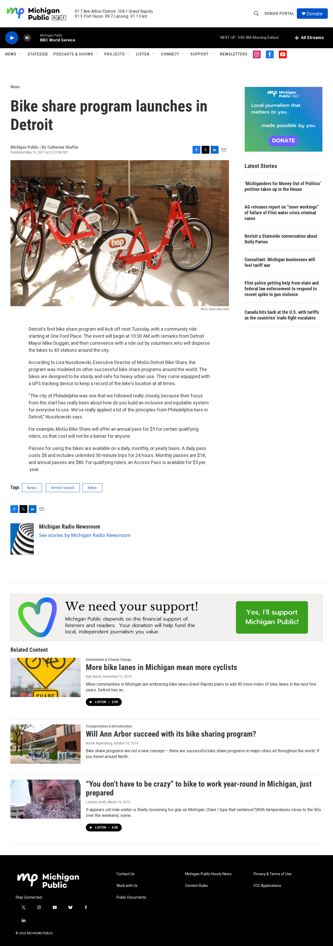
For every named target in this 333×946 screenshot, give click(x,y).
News (10, 54)
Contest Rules (196, 886)
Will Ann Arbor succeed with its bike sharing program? (171, 733)
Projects (114, 54)
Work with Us (127, 886)
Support (199, 54)
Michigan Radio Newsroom (69, 526)
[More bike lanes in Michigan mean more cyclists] (45, 677)
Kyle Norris (93, 676)
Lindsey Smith (96, 802)
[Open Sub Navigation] (20, 54)
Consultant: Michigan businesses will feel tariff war (280, 262)
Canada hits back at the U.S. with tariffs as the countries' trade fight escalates (282, 315)
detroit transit (62, 488)
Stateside (38, 54)
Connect (170, 54)
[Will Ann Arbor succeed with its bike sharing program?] (45, 743)
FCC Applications (267, 886)
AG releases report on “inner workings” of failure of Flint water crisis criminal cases (282, 212)
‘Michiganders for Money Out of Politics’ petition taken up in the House (283, 186)
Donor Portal (279, 13)
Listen (143, 54)
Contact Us (126, 874)
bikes (92, 488)
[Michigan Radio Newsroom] (22, 539)
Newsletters (234, 54)
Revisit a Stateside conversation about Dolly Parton (281, 239)
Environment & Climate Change (108, 659)
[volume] (27, 38)
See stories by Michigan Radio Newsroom (85, 535)
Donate (314, 13)
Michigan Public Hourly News (208, 874)
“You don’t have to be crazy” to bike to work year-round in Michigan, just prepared (199, 788)
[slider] (35, 37)
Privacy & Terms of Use (273, 874)
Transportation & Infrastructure (109, 726)
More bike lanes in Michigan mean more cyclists (161, 667)
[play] (12, 38)
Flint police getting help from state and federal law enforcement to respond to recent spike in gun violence (282, 288)
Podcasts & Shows (73, 54)
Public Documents (131, 897)
